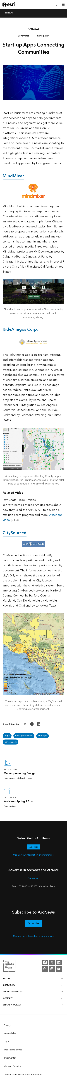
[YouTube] (59, 969)
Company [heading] (7, 998)
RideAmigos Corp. (20, 329)
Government (24, 36)
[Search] (55, 4)
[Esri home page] (8, 4)
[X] (52, 962)
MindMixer (13, 176)
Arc (33, 28)
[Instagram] (52, 969)
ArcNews (8, 13)
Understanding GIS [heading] (13, 991)
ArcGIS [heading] (6, 978)
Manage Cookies (12, 1066)
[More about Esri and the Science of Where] (9, 966)
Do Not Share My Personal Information (23, 1075)
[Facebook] (45, 962)
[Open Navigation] (63, 4)
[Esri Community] (45, 969)
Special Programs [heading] (12, 1005)
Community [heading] (9, 985)
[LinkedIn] (59, 962)
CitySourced (14, 532)
